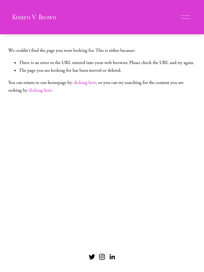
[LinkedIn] (112, 257)
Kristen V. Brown (34, 17)
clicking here (84, 83)
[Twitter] (92, 257)
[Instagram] (102, 257)
